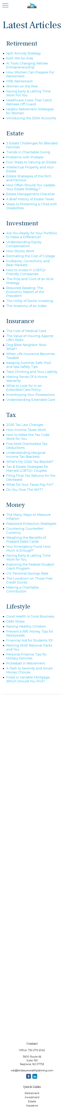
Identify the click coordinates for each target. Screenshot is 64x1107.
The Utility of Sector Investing (29, 301)
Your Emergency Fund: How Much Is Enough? (28, 549)
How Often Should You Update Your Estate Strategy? (30, 187)
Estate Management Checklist (30, 194)
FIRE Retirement (19, 81)
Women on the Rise (22, 86)
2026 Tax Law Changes (24, 425)
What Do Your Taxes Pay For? (30, 485)
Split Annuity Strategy (23, 53)
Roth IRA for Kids (19, 58)
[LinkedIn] (34, 1076)
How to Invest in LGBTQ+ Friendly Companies (26, 272)
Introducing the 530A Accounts (31, 118)
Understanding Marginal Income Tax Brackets (26, 455)
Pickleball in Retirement (25, 663)
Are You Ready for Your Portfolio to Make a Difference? (31, 235)
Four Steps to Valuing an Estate (31, 162)
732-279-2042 (36, 1050)
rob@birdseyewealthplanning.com (32, 1070)
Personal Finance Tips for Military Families (26, 656)
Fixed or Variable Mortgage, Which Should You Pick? (28, 679)
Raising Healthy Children (26, 626)
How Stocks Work (20, 251)
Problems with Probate (24, 157)
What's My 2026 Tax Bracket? (30, 462)
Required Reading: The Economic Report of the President (25, 292)
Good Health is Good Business (30, 616)
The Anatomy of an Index (26, 306)
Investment (32, 1097)
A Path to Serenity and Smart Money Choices (29, 670)
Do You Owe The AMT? (24, 490)
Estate (32, 1101)
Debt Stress (15, 621)
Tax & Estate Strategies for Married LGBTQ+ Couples (27, 469)
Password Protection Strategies (31, 524)
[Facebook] (28, 1076)
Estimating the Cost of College (30, 256)
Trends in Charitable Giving (28, 152)
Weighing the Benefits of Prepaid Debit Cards (26, 540)
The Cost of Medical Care (26, 331)
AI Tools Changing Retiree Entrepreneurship (27, 65)
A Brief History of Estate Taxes (30, 199)
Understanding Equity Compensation (23, 244)
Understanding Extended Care (30, 400)
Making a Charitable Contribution (22, 589)
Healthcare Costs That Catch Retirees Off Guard (29, 102)
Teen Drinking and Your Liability (31, 372)
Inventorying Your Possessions (30, 395)
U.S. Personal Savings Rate (27, 573)
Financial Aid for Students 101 (29, 640)
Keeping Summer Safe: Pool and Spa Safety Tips (28, 365)
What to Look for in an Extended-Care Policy (24, 388)
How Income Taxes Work (26, 430)
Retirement (32, 1093)
